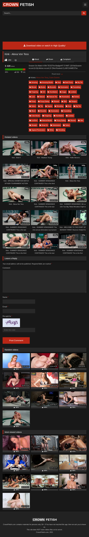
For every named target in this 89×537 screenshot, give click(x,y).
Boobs (43, 87)
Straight (34, 125)
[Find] (83, 13)
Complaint (66, 59)
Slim (65, 101)
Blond (33, 111)
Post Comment (16, 340)
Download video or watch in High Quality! (46, 45)
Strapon (74, 101)
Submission (57, 125)
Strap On (45, 125)
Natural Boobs (47, 120)
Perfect (76, 96)
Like (9, 60)
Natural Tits (53, 96)
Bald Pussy (69, 82)
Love (33, 96)
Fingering (34, 92)
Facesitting (76, 87)
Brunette (53, 87)
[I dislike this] (16, 61)
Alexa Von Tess (42, 77)
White (52, 130)
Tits (41, 106)
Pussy (33, 101)
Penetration (66, 96)
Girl (44, 92)
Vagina (49, 106)
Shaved (56, 101)
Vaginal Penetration (38, 130)
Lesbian (73, 92)
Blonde (33, 87)
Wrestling (60, 106)
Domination (64, 87)
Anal (59, 82)
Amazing (34, 82)
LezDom (34, 120)
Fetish (18, 4)
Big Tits (79, 82)
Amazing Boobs (47, 82)
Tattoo (33, 106)
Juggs (64, 92)
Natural (42, 96)
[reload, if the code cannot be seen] (11, 326)
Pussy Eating (44, 101)
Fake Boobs (36, 116)
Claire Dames (54, 77)
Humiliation (53, 92)
